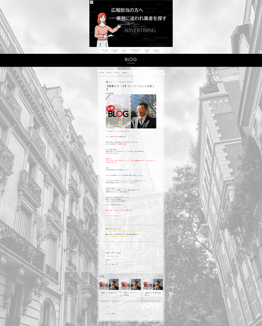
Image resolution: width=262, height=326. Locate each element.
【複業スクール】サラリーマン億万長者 (131, 294)
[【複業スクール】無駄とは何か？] (109, 284)
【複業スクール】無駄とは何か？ (109, 294)
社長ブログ (109, 72)
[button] (161, 72)
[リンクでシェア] (116, 264)
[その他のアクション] (155, 82)
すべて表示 (160, 276)
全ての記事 (101, 72)
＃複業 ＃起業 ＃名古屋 (112, 256)
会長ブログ (117, 72)
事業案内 (124, 72)
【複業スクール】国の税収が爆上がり (153, 294)
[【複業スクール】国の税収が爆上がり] (153, 284)
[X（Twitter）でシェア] (109, 264)
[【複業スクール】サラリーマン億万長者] (131, 284)
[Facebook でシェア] (106, 264)
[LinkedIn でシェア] (113, 264)
